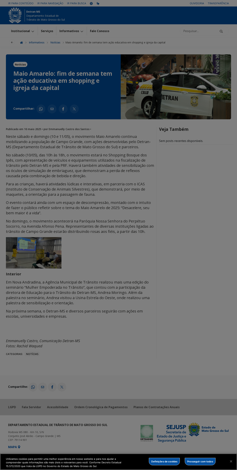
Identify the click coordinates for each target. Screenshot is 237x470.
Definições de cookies (164, 461)
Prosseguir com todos (200, 461)
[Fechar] (231, 461)
